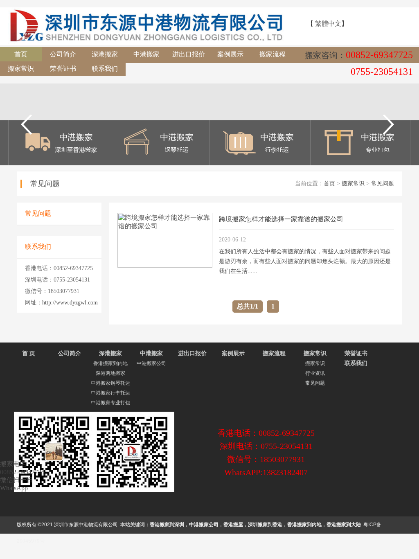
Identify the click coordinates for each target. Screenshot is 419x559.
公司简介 (63, 54)
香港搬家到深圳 (167, 524)
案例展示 (230, 54)
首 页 (28, 353)
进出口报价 (188, 54)
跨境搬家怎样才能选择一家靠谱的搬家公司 (281, 219)
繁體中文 (328, 23)
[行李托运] (260, 163)
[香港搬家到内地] (59, 163)
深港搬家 (105, 54)
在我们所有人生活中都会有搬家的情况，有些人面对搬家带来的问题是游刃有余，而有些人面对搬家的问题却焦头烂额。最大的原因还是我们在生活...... (305, 261)
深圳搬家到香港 (265, 524)
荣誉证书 (63, 68)
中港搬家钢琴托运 (110, 383)
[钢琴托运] (159, 163)
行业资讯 (315, 373)
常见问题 (382, 183)
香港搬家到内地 (110, 363)
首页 (20, 54)
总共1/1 (247, 306)
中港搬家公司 (151, 363)
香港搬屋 (233, 524)
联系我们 (105, 68)
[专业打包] (360, 163)
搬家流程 (272, 54)
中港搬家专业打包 (110, 403)
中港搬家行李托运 (110, 393)
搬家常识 (21, 68)
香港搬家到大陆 (344, 524)
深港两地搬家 (110, 373)
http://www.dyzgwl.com (70, 303)
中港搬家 (146, 54)
